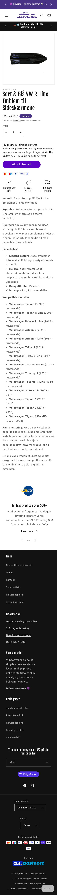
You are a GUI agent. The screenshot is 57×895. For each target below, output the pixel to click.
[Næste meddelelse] (51, 4)
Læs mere (27, 531)
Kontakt (10, 580)
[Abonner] (47, 763)
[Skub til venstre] (21, 540)
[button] (6, 15)
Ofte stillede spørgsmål (19, 565)
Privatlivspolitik (14, 715)
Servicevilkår (13, 587)
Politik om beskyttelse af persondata (30, 879)
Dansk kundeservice (18, 635)
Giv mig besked (21, 164)
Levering (17, 121)
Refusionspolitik (15, 594)
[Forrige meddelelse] (6, 4)
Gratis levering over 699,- (21, 621)
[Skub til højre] (35, 540)
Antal (5, 126)
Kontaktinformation (41, 889)
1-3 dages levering (17, 628)
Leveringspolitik (15, 730)
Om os (9, 572)
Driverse (23, 874)
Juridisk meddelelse (17, 708)
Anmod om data (15, 602)
